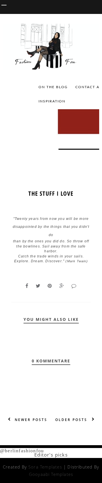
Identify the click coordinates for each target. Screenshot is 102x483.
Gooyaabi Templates (51, 474)
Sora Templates (45, 467)
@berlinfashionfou (22, 450)
